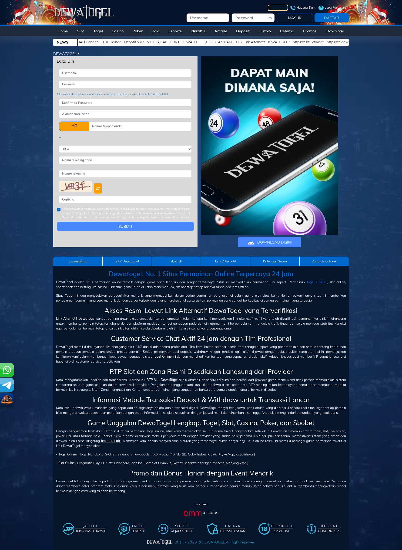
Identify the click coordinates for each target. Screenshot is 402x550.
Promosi (310, 31)
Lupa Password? (336, 7)
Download (335, 31)
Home (63, 31)
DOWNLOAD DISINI (274, 242)
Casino (118, 31)
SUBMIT (125, 226)
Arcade (220, 31)
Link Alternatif (225, 261)
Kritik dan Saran (275, 261)
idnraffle (198, 31)
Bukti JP (176, 261)
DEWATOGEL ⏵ (66, 53)
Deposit (243, 31)
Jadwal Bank (78, 261)
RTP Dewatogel (127, 261)
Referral (287, 31)
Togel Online (315, 282)
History (265, 31)
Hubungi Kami (306, 7)
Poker (137, 31)
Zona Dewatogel (324, 261)
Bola (156, 31)
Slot (80, 31)
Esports (175, 31)
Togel (98, 31)
